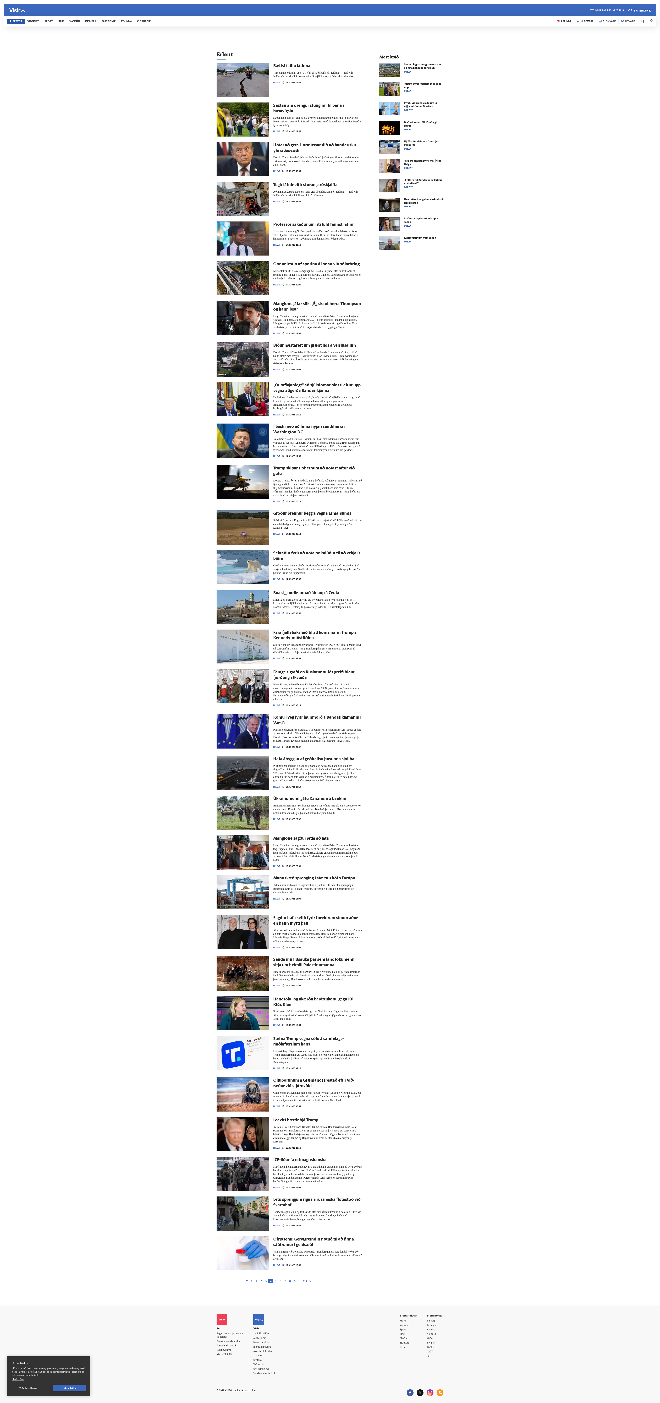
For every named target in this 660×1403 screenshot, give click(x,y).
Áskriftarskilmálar (262, 1351)
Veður (430, 1338)
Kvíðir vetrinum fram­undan (420, 238)
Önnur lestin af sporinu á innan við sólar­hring (316, 264)
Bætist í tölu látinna (291, 66)
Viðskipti (404, 1325)
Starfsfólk (258, 1356)
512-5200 (263, 1333)
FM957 (430, 1347)
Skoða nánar (18, 1379)
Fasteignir (432, 1325)
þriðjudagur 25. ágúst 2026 (609, 10)
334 (304, 1281)
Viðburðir (432, 1334)
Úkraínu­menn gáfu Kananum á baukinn (310, 799)
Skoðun (404, 1338)
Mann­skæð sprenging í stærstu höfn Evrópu (314, 878)
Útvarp (403, 1347)
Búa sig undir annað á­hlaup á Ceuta (306, 593)
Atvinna (431, 1330)
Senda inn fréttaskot (264, 1373)
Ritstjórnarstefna (262, 1347)
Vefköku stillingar (28, 1388)
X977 (430, 1352)
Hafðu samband (261, 1342)
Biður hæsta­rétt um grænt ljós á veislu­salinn (314, 346)
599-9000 (227, 1354)
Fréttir (403, 1321)
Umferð (257, 1360)
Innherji (431, 1321)
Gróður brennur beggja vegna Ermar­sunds (312, 514)
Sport (403, 1330)
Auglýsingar (259, 1338)
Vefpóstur (258, 1364)
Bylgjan (431, 1343)
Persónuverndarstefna (228, 1341)
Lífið (402, 1334)
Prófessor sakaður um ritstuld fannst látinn (314, 225)
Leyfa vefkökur (69, 1388)
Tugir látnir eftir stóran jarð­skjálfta (305, 185)
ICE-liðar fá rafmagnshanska (300, 1160)
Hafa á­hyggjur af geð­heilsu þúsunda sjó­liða (313, 759)
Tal (428, 1356)
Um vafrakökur (261, 1369)
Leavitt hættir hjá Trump (295, 1120)
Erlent (276, 82)
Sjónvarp (404, 1343)
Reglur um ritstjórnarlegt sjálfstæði (230, 1335)
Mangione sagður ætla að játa (301, 839)
